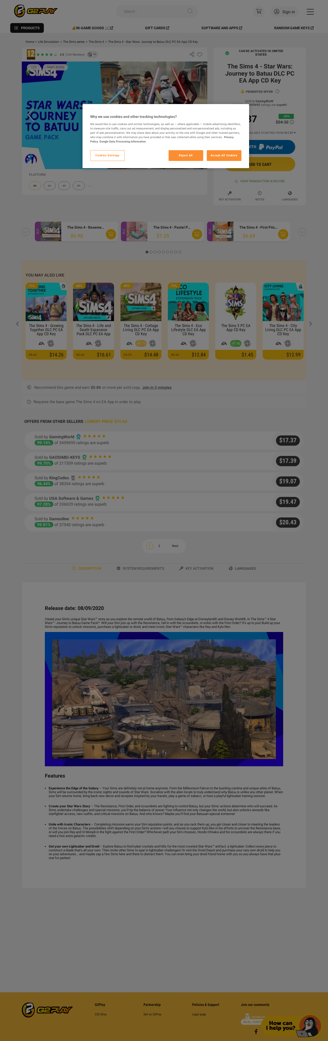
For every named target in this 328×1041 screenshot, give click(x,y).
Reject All (186, 155)
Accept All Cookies (224, 155)
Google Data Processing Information (122, 141)
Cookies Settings (107, 155)
